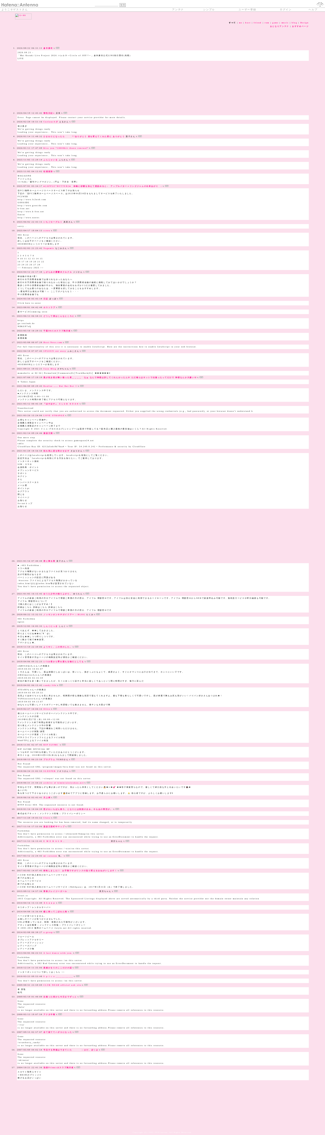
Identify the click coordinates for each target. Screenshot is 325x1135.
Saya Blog (49, 369)
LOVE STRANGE (54, 415)
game (275, 23)
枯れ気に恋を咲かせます (56, 451)
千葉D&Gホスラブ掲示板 (57, 331)
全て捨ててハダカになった (57, 1032)
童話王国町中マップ (54, 826)
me (240, 23)
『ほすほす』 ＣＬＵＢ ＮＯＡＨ (61, 404)
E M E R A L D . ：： (76, 841)
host (248, 23)
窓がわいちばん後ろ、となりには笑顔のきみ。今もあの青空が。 (77, 809)
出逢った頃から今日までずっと (60, 997)
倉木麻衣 (48, 48)
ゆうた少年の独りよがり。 (57, 594)
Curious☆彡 (50, 122)
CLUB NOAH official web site (62, 985)
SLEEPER (49, 771)
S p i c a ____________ (58, 976)
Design (304, 23)
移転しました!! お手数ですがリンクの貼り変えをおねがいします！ (80, 871)
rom (267, 23)
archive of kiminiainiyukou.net (63, 783)
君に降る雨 (49, 561)
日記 (45, 299)
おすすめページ (300, 26)
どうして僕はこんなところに (58, 316)
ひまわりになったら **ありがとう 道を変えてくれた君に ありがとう (84, 136)
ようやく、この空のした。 (57, 647)
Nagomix (48, 248)
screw (46, 231)
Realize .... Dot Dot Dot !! (60, 386)
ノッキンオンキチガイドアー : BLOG (64, 614)
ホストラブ (49, 307)
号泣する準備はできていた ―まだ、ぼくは (70, 1050)
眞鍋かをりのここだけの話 (57, 968)
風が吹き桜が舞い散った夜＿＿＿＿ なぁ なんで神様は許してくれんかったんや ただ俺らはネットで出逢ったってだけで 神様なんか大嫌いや (120, 377)
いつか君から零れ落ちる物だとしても (63, 662)
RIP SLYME (51, 745)
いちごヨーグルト (52, 222)
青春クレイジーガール (70, 891)
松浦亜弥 (48, 171)
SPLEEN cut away (54, 351)
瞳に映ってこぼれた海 (55, 912)
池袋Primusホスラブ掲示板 (58, 1067)
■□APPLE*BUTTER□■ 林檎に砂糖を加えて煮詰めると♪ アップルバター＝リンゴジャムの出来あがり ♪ (102, 186)
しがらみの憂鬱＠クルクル (57, 272)
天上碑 (47, 797)
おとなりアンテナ (279, 26)
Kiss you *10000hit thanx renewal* (66, 148)
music (285, 23)
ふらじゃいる (50, 160)
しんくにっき (50, 626)
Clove (46, 818)
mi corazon (50, 856)
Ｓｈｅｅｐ (49, 903)
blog (294, 23)
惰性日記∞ (49, 113)
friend (258, 23)
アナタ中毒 (49, 1014)
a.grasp (48, 932)
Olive (46, 709)
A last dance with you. (58, 953)
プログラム (49, 759)
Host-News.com (52, 342)
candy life (49, 685)
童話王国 (48, 433)
